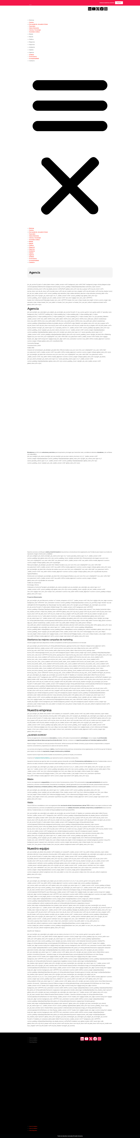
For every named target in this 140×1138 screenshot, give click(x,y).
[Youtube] (94, 9)
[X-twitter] (98, 9)
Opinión (31, 50)
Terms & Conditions (33, 1038)
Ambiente (32, 47)
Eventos (31, 22)
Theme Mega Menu (33, 1042)
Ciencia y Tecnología (35, 30)
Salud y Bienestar (34, 28)
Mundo (31, 34)
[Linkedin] (90, 9)
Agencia (31, 52)
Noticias (31, 20)
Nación (31, 36)
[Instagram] (106, 9)
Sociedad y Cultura (34, 32)
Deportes (32, 44)
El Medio (31, 54)
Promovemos (33, 56)
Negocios (32, 42)
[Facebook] (102, 9)
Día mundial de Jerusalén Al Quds (38, 24)
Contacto (32, 60)
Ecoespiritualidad (34, 58)
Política (31, 39)
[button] (70, 145)
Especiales (32, 26)
